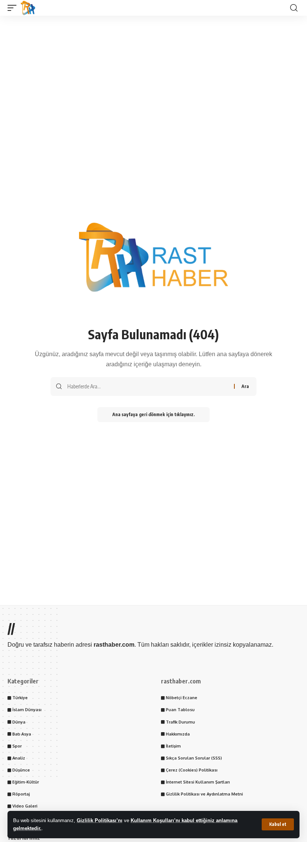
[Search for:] (148, 386)
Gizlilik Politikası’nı (99, 820)
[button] (278, 824)
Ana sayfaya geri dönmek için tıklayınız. (153, 414)
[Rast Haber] (28, 8)
